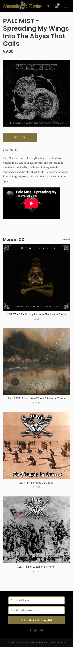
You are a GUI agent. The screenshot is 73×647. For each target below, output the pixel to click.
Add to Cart (20, 137)
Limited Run (58, 642)
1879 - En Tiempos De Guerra (36, 482)
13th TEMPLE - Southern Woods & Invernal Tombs (36, 398)
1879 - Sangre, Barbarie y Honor (36, 566)
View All (66, 239)
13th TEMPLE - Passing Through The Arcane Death (36, 314)
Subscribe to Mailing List (36, 620)
